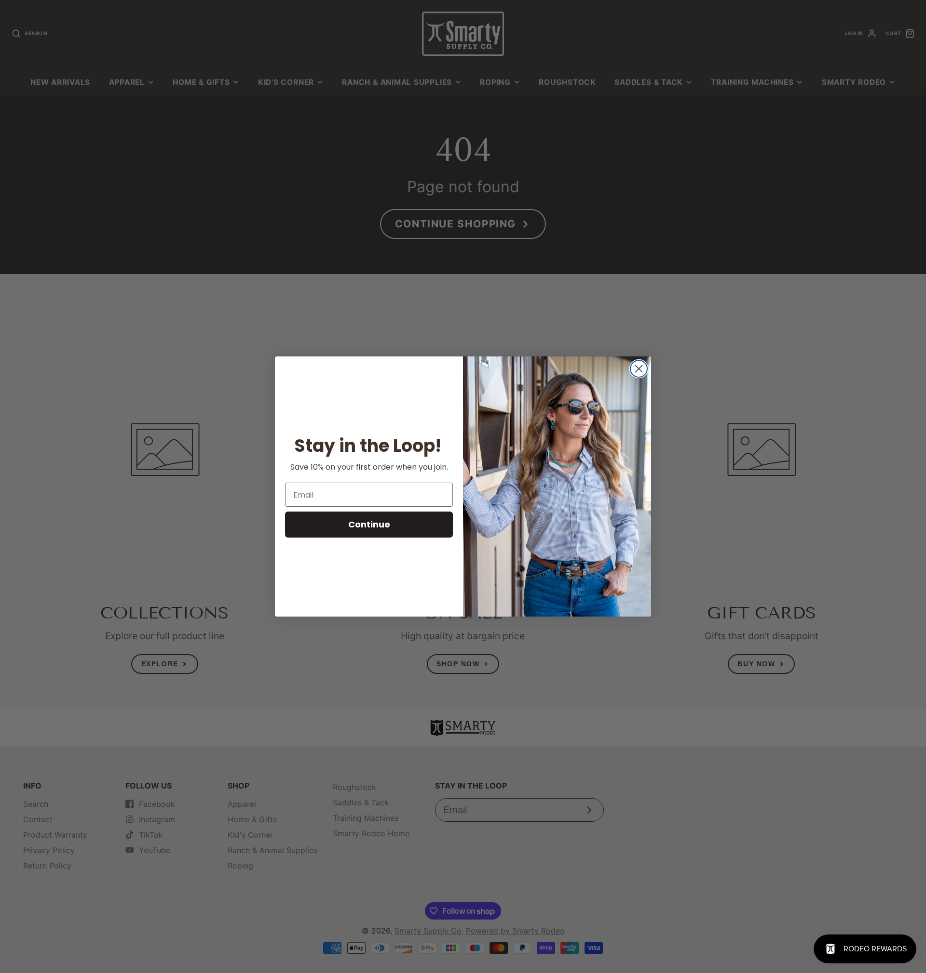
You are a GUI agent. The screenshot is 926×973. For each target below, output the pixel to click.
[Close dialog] (638, 368)
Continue (369, 524)
